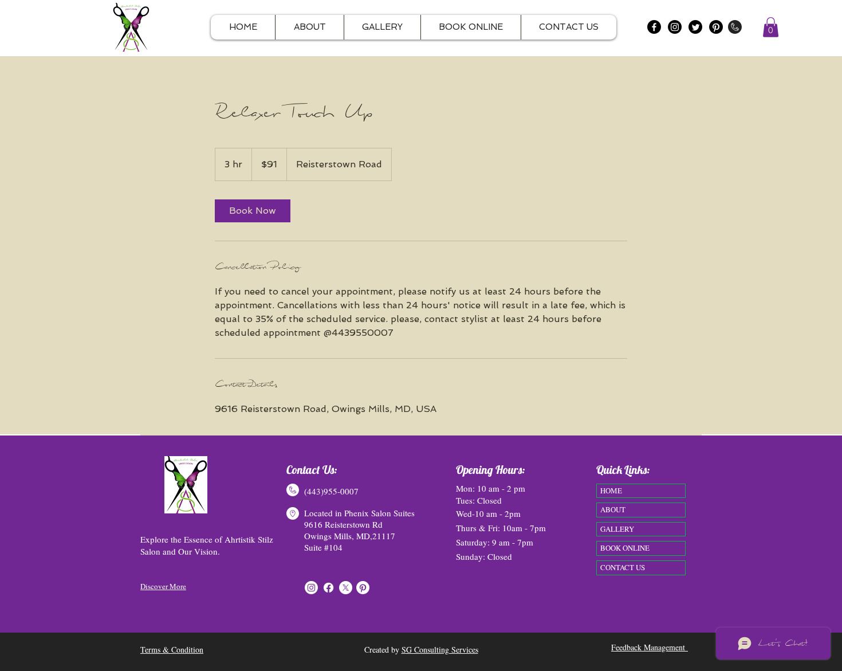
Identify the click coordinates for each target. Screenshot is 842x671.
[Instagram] (675, 27)
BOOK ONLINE (625, 548)
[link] (252, 210)
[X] (345, 587)
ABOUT (612, 509)
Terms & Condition (171, 649)
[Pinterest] (716, 27)
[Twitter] (695, 27)
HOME (611, 490)
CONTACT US (622, 567)
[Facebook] (654, 27)
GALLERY (617, 529)
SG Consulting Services (440, 649)
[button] (770, 27)
